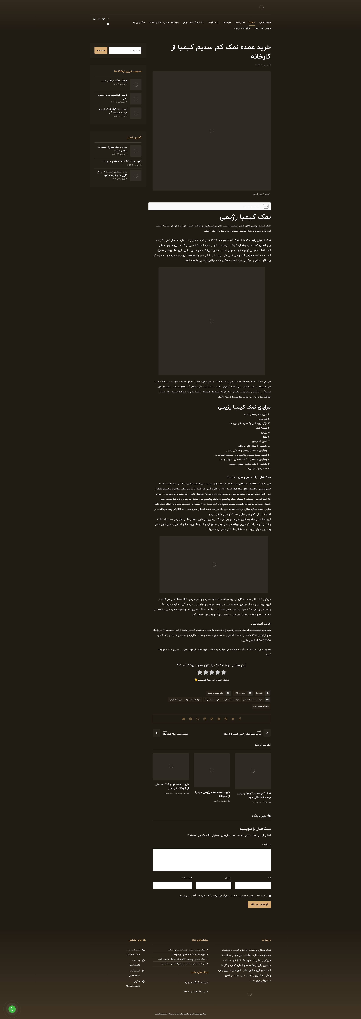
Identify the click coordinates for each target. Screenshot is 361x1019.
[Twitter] (103, 19)
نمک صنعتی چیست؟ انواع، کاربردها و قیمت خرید (112, 173)
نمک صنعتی (168, 793)
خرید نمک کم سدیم (193, 700)
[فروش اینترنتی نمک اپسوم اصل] (135, 98)
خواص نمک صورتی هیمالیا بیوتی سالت (186, 949)
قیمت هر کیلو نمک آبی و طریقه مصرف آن (113, 111)
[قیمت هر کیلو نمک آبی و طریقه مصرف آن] (135, 113)
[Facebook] (108, 19)
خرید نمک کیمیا (176, 700)
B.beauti (259, 693)
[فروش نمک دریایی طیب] (135, 84)
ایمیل (228, 878)
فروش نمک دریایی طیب (114, 80)
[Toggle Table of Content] (264, 206)
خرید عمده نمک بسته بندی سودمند (121, 161)
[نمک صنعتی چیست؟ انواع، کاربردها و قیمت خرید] (135, 175)
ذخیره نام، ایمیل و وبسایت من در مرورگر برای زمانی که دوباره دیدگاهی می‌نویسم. (223, 895)
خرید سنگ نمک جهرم (196, 982)
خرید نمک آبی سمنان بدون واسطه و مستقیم (183, 963)
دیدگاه (266, 844)
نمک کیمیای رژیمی (260, 240)
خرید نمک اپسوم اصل (195, 649)
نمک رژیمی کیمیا (219, 801)
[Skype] (108, 24)
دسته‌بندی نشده (179, 793)
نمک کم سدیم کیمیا (215, 693)
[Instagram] (99, 19)
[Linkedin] (94, 19)
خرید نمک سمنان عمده (195, 991)
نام (269, 878)
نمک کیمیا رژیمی (261, 226)
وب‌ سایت (186, 878)
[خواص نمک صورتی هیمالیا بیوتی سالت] (135, 151)
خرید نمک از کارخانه (211, 700)
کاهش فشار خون (191, 226)
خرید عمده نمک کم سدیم (252, 700)
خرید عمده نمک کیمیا (231, 700)
